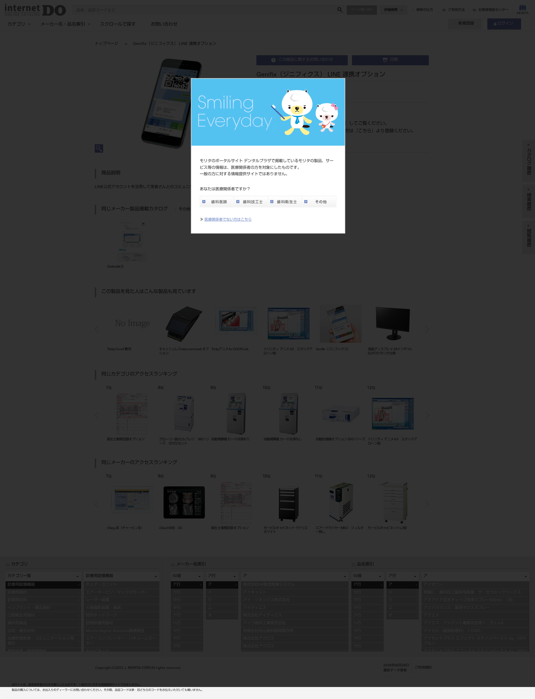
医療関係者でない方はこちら (228, 220)
